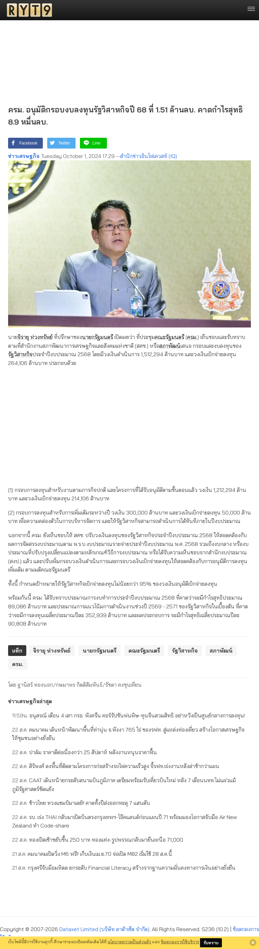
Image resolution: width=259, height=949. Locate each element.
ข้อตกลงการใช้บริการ (180, 941)
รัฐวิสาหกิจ (20, 354)
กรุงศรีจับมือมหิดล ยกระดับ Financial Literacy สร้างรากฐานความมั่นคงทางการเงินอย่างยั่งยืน (123, 867)
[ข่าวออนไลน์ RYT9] (27, 10)
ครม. (192, 337)
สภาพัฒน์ (169, 345)
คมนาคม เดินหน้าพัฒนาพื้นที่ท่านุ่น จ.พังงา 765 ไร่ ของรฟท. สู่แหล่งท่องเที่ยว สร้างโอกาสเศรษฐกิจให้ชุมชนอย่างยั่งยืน (128, 734)
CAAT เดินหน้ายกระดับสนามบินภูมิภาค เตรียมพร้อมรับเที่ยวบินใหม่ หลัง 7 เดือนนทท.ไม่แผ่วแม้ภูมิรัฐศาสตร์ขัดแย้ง (124, 784)
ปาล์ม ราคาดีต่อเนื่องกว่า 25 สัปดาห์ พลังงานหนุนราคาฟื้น (84, 752)
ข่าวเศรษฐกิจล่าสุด (30, 701)
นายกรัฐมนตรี (97, 337)
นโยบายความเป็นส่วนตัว (129, 941)
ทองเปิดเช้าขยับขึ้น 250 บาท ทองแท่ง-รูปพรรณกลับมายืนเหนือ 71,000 (97, 839)
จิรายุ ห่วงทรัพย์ (35, 337)
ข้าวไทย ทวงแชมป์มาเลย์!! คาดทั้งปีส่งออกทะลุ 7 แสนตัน (81, 802)
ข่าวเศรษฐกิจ (23, 156)
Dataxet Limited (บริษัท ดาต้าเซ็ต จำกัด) (104, 929)
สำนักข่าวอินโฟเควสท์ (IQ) (148, 156)
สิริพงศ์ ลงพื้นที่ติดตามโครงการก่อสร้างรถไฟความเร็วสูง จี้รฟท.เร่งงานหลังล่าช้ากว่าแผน (115, 766)
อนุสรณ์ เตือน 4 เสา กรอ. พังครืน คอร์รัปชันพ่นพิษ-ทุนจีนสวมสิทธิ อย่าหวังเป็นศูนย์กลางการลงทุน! (128, 715)
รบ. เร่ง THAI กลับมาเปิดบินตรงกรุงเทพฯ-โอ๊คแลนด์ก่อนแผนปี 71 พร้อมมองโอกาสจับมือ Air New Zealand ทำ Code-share (124, 821)
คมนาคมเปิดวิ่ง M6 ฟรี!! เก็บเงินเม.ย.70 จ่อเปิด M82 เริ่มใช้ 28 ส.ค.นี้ (92, 853)
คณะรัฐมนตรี (169, 337)
